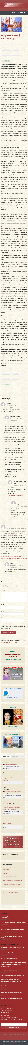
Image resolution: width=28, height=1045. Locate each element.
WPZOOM (14, 1042)
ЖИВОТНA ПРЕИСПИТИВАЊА (9, 1014)
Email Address (4, 611)
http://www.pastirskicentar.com (17, 533)
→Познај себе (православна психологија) (12, 884)
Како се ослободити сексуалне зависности (12, 975)
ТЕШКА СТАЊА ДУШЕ (7, 1008)
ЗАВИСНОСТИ (5, 1015)
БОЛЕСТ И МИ (5, 1012)
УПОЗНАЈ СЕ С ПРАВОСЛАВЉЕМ (10, 1017)
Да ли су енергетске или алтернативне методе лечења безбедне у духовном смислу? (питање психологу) (12, 807)
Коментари (6, 756)
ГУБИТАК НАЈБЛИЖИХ (7, 1010)
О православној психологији (9, 958)
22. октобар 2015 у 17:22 (13, 528)
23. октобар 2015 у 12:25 (20, 485)
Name (2, 604)
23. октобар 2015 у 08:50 (16, 418)
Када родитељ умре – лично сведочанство (12, 947)
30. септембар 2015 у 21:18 (14, 405)
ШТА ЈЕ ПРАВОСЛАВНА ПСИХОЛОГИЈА (11, 1019)
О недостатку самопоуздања (10, 764)
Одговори (10, 407)
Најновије (15, 756)
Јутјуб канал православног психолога (11, 998)
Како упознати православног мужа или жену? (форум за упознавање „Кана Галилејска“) (12, 779)
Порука (3, 590)
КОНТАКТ (20, 659)
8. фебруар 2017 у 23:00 (16, 565)
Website (3, 617)
